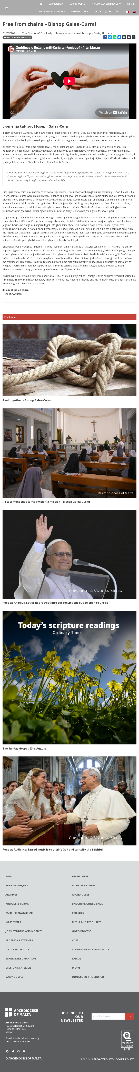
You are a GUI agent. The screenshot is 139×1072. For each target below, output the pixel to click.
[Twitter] (100, 12)
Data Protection (17, 949)
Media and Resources (87, 922)
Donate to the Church (88, 976)
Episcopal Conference (87, 903)
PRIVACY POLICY (103, 1059)
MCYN (76, 967)
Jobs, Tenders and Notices (24, 931)
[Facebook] (96, 12)
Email (9, 876)
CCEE (75, 940)
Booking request (17, 885)
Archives (11, 894)
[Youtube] (110, 12)
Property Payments (19, 940)
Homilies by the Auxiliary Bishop (17, 37)
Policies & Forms (17, 903)
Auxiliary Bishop (83, 885)
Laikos (76, 958)
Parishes (78, 912)
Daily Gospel (14, 976)
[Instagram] (105, 12)
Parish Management (19, 912)
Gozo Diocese (81, 931)
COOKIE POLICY (125, 1059)
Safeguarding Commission (91, 949)
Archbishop (80, 876)
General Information (20, 958)
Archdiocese (81, 894)
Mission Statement (19, 967)
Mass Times (13, 922)
